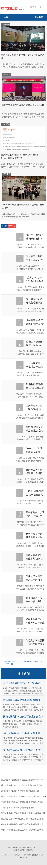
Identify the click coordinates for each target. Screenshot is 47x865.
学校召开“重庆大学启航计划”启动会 (34, 431)
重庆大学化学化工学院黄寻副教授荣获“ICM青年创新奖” (23, 813)
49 (28, 661)
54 (41, 661)
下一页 (10, 664)
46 (20, 661)
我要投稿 (39, 17)
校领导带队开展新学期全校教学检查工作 (24, 749)
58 (6, 664)
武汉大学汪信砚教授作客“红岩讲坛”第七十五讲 (20, 791)
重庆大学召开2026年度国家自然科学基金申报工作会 (22, 819)
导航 (6, 17)
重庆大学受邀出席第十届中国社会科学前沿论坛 (34, 345)
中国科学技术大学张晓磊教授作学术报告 (17, 808)
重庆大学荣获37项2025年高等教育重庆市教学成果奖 (22, 785)
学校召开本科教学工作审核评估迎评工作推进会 (34, 260)
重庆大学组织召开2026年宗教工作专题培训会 (23, 105)
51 (33, 661)
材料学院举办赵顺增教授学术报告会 (34, 537)
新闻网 (4, 226)
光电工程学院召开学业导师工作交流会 (35, 623)
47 (23, 661)
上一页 (13, 661)
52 (36, 661)
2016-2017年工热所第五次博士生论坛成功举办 (34, 452)
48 (25, 661)
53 (38, 661)
